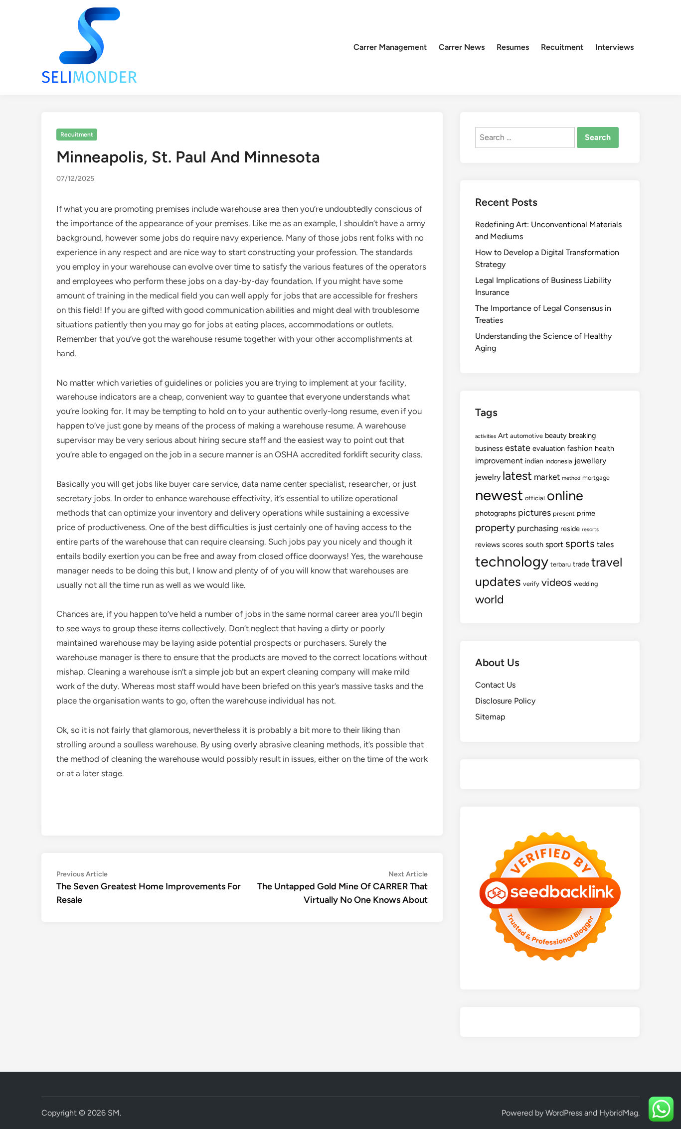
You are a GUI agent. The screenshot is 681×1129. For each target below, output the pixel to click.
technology (511, 561)
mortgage (596, 477)
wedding (586, 583)
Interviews (614, 47)
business (489, 448)
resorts (590, 529)
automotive (526, 435)
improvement (499, 460)
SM (114, 1113)
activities (485, 436)
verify (531, 583)
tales (605, 544)
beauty (556, 435)
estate (517, 447)
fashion (580, 448)
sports (580, 543)
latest (517, 475)
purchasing (537, 528)
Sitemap (490, 716)
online (565, 495)
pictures (534, 512)
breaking (582, 435)
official (535, 498)
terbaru (560, 564)
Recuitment (562, 47)
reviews (487, 544)
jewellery (590, 460)
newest (499, 495)
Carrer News (462, 47)
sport (554, 544)
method (571, 478)
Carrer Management (390, 47)
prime (586, 513)
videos (556, 582)
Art (503, 435)
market (547, 477)
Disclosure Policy (505, 701)
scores (512, 544)
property (495, 527)
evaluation (548, 448)
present (564, 513)
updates (498, 581)
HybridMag (618, 1113)
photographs (495, 513)
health (604, 448)
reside (570, 528)
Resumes (513, 47)
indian (534, 460)
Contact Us (495, 685)
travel (606, 562)
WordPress (563, 1113)
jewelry (488, 477)
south (534, 544)
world (489, 599)
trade (581, 564)
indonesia (558, 461)
